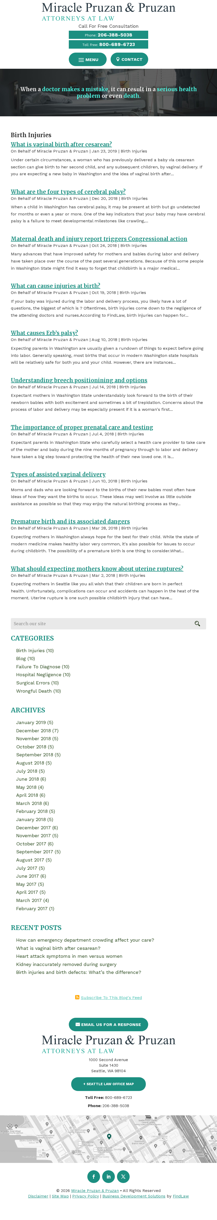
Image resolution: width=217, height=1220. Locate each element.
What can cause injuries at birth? (55, 286)
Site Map (60, 1196)
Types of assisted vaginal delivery (58, 474)
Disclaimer (38, 1196)
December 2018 (33, 730)
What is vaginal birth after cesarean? (61, 144)
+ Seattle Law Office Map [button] (108, 1084)
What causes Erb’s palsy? (44, 333)
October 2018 (31, 746)
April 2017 (27, 892)
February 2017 (32, 908)
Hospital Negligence (38, 674)
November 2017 (33, 835)
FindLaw (181, 1196)
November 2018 (33, 738)
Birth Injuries (134, 151)
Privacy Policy (85, 1196)
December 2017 (33, 827)
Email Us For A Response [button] (111, 1024)
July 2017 (26, 868)
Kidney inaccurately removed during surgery (66, 964)
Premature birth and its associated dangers (70, 521)
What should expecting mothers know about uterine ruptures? (97, 568)
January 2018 (31, 819)
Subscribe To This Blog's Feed (111, 997)
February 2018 (32, 811)
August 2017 (30, 860)
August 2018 (30, 763)
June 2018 (27, 779)
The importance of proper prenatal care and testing (82, 427)
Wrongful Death (34, 691)
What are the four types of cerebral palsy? (68, 191)
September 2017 (34, 851)
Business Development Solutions (133, 1196)
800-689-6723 (117, 44)
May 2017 (26, 884)
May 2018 (26, 787)
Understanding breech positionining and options (79, 380)
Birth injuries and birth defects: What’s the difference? (78, 972)
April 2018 (27, 795)
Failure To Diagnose (38, 666)
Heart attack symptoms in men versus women (69, 956)
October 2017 (31, 843)
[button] (87, 59)
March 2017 (29, 900)
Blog (21, 658)
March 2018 (29, 803)
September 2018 (34, 754)
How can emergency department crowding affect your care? (85, 940)
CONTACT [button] (132, 59)
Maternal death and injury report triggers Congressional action (99, 239)
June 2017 (27, 876)
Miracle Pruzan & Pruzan (62, 151)
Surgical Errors (33, 682)
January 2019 (31, 722)
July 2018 (26, 771)
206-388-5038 (115, 35)
